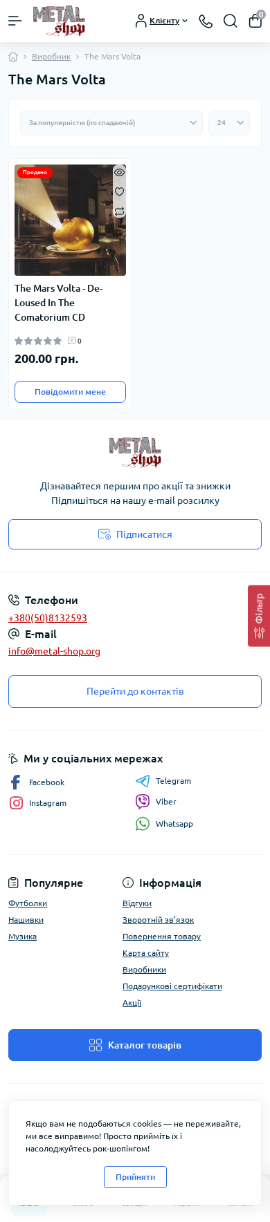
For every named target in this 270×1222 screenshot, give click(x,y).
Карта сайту (146, 952)
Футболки (27, 903)
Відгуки (137, 903)
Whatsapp (174, 823)
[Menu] (15, 21)
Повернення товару (162, 936)
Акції (132, 1002)
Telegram (173, 780)
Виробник (51, 56)
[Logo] (59, 21)
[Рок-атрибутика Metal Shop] (135, 452)
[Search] (230, 21)
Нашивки (26, 919)
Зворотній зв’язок (158, 919)
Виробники (144, 969)
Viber (166, 801)
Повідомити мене (70, 391)
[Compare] (119, 210)
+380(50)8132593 (47, 617)
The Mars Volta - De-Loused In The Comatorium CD (58, 303)
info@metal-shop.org (54, 651)
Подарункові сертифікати (172, 985)
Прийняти (135, 1176)
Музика (22, 936)
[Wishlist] (119, 190)
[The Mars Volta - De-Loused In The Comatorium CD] (70, 220)
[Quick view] (119, 171)
